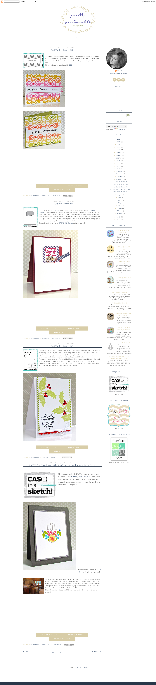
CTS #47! (72, 65)
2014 (119, 166)
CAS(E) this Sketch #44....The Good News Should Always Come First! (62, 465)
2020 (119, 150)
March (120, 208)
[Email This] (64, 196)
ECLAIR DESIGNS (83, 667)
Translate (122, 129)
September (120, 179)
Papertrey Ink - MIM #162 (123, 262)
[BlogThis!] (66, 196)
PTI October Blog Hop (119, 292)
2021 (119, 147)
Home (78, 38)
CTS (70, 350)
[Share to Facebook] (70, 196)
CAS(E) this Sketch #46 (62, 204)
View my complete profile (119, 73)
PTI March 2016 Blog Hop (120, 303)
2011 (119, 219)
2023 (119, 142)
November (120, 174)
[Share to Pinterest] (72, 196)
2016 (119, 160)
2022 (119, 144)
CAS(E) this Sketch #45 (62, 346)
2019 (118, 152)
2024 (119, 139)
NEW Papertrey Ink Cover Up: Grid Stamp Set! (123, 247)
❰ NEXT (26, 651)
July (120, 197)
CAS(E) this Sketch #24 (123, 343)
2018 (118, 155)
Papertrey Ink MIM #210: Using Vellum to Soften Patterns (119, 357)
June (120, 200)
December (120, 171)
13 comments (56, 644)
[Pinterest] (115, 80)
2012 (119, 217)
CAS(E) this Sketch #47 (62, 50)
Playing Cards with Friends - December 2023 (123, 329)
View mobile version (60, 653)
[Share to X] (68, 196)
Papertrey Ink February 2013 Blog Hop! (123, 314)
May (120, 203)
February (120, 211)
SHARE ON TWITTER (75, 186)
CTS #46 (56, 210)
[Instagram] (119, 80)
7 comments (56, 195)
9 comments (55, 457)
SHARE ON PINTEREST (62, 190)
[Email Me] (123, 80)
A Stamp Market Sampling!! (123, 231)
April (120, 205)
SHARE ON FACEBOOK (49, 186)
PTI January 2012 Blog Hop (123, 278)
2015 (119, 163)
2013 (119, 169)
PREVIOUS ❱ (96, 651)
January (120, 213)
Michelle (120, 71)
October (120, 176)
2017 (118, 158)
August (120, 195)
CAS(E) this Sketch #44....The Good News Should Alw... (120, 190)
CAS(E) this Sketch (66, 223)
